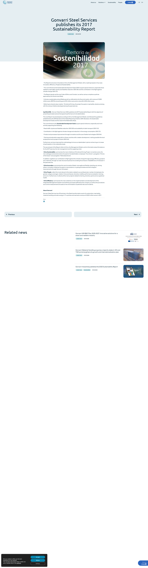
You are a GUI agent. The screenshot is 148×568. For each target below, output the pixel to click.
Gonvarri (144, 562)
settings (19, 563)
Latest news (71, 34)
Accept (38, 557)
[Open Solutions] (104, 2)
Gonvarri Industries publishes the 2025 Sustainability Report (97, 267)
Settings (38, 563)
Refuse (38, 560)
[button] (44, 201)
